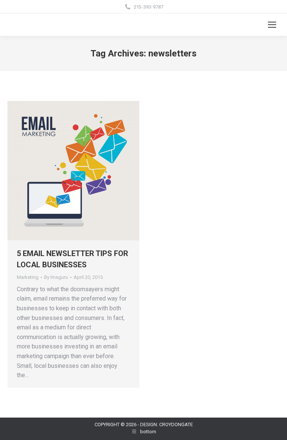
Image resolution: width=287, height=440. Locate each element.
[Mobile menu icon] (272, 24)
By (56, 277)
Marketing (27, 277)
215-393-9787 (148, 7)
